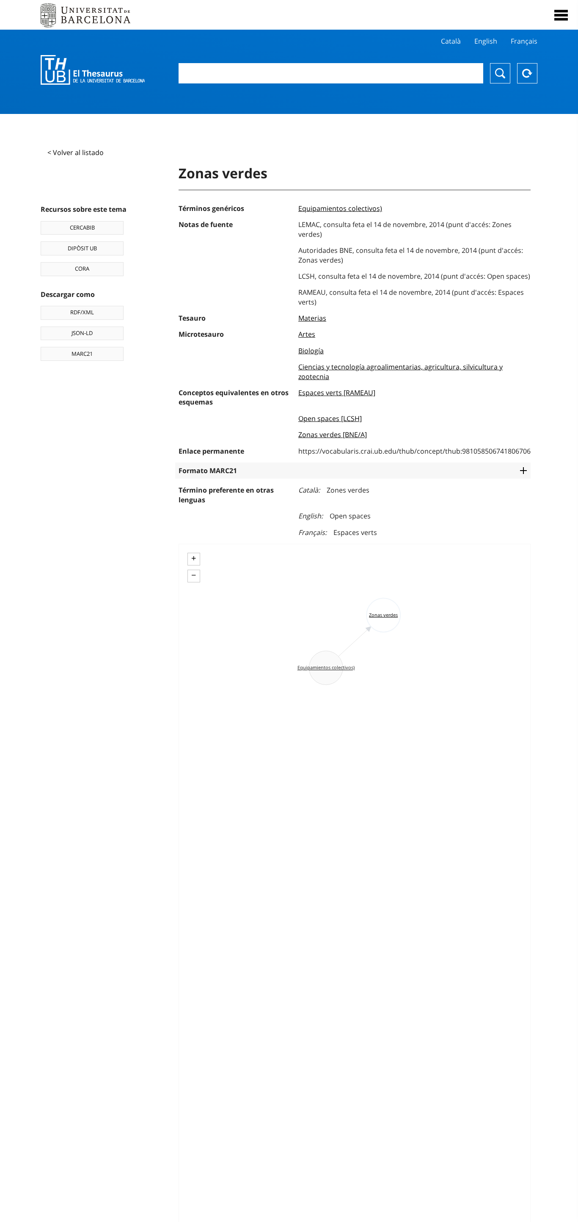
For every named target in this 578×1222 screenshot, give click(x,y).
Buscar (500, 73)
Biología (311, 350)
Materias (312, 318)
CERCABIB (82, 227)
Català (451, 41)
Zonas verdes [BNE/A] (332, 434)
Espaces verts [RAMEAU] (336, 392)
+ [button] (193, 558)
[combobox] (331, 73)
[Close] (561, 15)
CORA (82, 268)
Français (524, 41)
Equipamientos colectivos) (340, 208)
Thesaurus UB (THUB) (93, 70)
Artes (306, 334)
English (485, 41)
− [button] (193, 575)
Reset (527, 73)
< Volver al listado (75, 152)
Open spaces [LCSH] (330, 418)
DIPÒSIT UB (82, 248)
